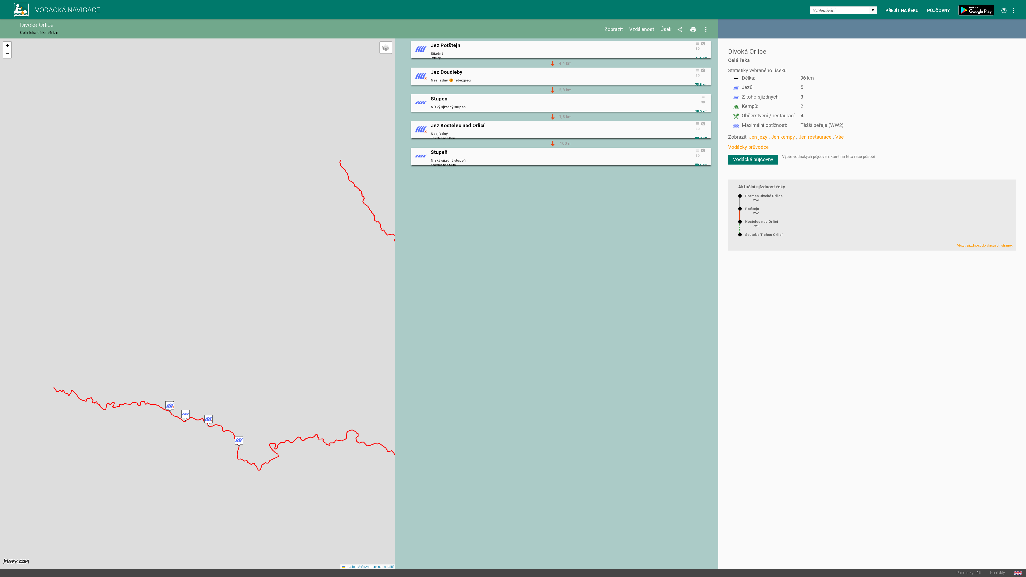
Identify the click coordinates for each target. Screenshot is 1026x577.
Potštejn (752, 209)
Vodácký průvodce (748, 147)
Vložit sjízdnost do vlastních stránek (985, 245)
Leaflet (350, 566)
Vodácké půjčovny (753, 159)
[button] (239, 441)
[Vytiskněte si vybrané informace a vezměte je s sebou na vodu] (693, 30)
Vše (839, 137)
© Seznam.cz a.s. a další (376, 566)
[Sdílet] (681, 30)
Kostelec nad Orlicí (761, 222)
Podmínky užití (969, 573)
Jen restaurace (815, 137)
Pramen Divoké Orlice (764, 196)
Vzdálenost (641, 29)
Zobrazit (613, 29)
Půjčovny (938, 11)
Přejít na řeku (902, 11)
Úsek (665, 29)
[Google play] (977, 10)
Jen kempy (783, 137)
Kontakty (997, 573)
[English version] (1018, 573)
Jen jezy (758, 137)
